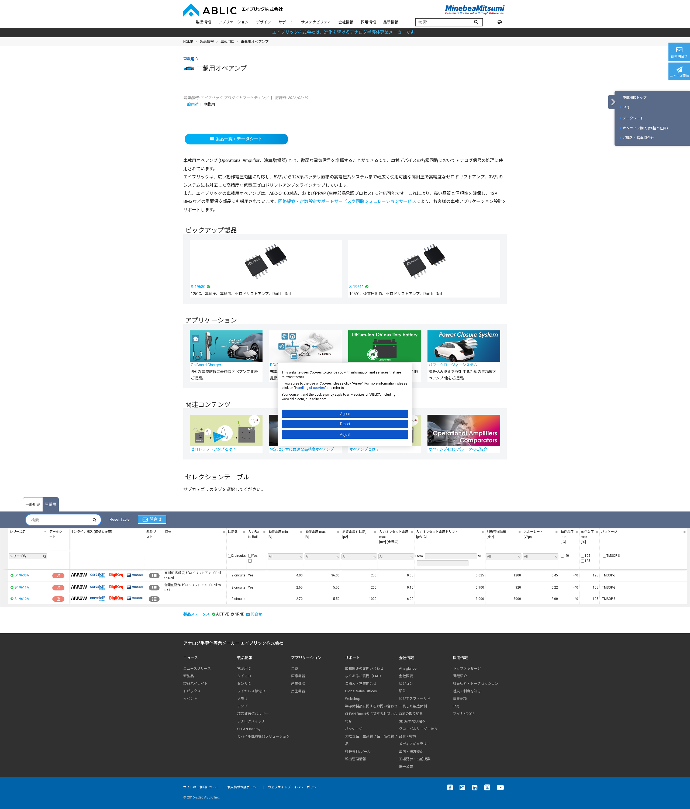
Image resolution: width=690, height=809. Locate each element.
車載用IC (227, 42)
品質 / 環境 (407, 736)
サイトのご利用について (201, 787)
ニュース (190, 658)
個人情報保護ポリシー (243, 787)
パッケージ (354, 729)
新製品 (188, 676)
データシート (633, 118)
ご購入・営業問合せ (638, 138)
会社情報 (345, 22)
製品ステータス (196, 614)
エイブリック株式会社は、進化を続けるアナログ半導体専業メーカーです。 (345, 32)
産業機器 (298, 684)
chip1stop (79, 574)
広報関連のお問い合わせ (364, 668)
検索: (63, 519)
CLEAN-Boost (248, 729)
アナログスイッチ (251, 721)
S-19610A (22, 599)
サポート (286, 22)
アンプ (242, 706)
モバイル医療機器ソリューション (263, 736)
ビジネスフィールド (414, 699)
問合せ (156, 519)
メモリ (242, 699)
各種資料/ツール (358, 751)
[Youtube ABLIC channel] (502, 787)
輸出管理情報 (355, 759)
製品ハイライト (195, 684)
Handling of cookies (310, 388)
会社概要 (406, 676)
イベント (190, 699)
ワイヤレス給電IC (251, 691)
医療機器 (298, 676)
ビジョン (406, 684)
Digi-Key (116, 574)
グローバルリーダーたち (418, 729)
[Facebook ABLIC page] (451, 787)
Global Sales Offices (361, 691)
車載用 (50, 504)
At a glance (407, 668)
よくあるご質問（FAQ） (364, 676)
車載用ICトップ (635, 97)
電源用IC (244, 668)
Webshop (352, 699)
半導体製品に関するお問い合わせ (371, 706)
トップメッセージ (467, 668)
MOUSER (135, 574)
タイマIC (244, 676)
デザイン (263, 22)
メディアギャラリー (414, 744)
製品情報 (203, 22)
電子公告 (406, 767)
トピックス (192, 691)
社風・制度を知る (467, 691)
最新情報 (390, 22)
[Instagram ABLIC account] (464, 787)
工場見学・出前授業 (414, 759)
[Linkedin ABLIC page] (476, 787)
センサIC (244, 684)
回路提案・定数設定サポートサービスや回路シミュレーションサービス (347, 201)
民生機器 (298, 691)
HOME (188, 42)
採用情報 (368, 22)
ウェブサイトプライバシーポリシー (294, 787)
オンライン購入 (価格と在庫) (645, 128)
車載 (294, 668)
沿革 (402, 691)
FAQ (626, 107)
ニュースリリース (197, 668)
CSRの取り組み (411, 714)
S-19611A (22, 587)
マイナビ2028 (463, 714)
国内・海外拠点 (411, 751)
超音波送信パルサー (253, 714)
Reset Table (119, 519)
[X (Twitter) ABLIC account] (488, 787)
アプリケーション (233, 22)
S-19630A (22, 575)
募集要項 (460, 699)
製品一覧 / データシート (238, 138)
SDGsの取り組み (412, 721)
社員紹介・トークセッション (475, 684)
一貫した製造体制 (413, 706)
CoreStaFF (97, 574)
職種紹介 (460, 676)
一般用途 (190, 104)
